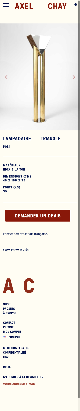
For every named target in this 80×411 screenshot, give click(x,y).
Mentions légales (16, 348)
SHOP (6, 304)
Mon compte (12, 331)
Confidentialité (14, 352)
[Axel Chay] (40, 6)
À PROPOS (9, 313)
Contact (9, 322)
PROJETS (9, 308)
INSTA (7, 367)
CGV (6, 357)
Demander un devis (38, 215)
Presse (8, 327)
